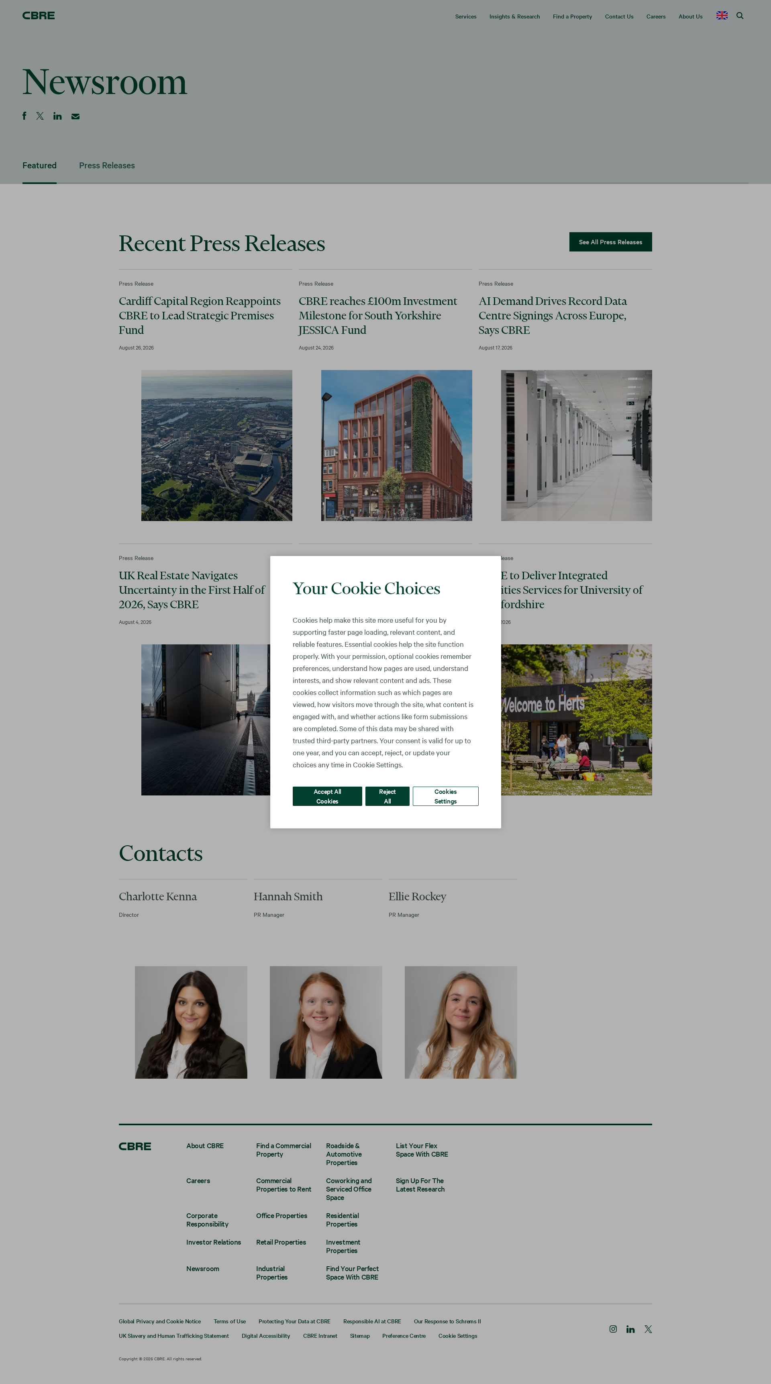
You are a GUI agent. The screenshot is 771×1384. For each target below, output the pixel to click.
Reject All (387, 796)
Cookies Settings (445, 796)
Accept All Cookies (327, 796)
